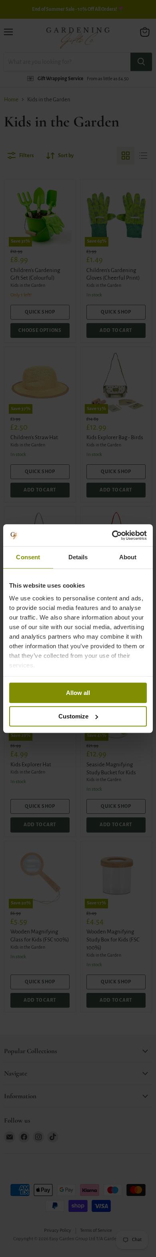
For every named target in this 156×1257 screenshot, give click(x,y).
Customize (73, 716)
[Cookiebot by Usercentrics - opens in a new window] (112, 535)
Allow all (78, 692)
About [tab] (128, 557)
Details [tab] (78, 557)
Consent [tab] (28, 557)
